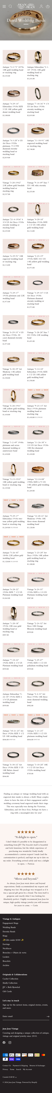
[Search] (10, 7)
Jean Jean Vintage (15, 1082)
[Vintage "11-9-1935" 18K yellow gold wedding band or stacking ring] (14, 469)
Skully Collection (10, 983)
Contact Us (7, 1065)
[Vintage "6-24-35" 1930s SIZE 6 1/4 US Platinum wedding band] (38, 579)
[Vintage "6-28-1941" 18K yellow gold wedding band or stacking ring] (14, 396)
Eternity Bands (9, 932)
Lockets (6, 957)
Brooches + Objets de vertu (14, 953)
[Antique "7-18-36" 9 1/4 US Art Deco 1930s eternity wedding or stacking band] (38, 94)
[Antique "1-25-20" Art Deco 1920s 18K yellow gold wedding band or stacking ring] (38, 542)
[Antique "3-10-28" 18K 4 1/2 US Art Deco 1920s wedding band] (38, 755)
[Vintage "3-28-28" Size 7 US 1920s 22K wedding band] (38, 322)
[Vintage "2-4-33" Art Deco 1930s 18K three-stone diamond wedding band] (38, 684)
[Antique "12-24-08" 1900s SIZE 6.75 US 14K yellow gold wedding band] (38, 469)
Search (18, 1069)
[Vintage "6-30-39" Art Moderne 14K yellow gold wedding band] (14, 359)
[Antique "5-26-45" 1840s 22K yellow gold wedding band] (14, 542)
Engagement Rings (10, 923)
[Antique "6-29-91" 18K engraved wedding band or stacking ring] (14, 246)
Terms (12, 1069)
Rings (5, 936)
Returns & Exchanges (37, 1065)
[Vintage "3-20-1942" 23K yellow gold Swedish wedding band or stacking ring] (14, 173)
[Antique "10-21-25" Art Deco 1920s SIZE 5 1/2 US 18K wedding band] (14, 721)
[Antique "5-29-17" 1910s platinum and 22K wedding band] (14, 283)
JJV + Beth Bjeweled (11, 987)
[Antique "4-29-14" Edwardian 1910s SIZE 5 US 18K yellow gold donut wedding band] (14, 94)
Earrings (6, 944)
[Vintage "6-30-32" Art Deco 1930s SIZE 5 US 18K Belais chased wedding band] (14, 755)
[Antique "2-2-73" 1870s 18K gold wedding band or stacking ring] (14, 57)
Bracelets (6, 961)
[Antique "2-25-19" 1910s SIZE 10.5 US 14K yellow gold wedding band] (38, 246)
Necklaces (7, 948)
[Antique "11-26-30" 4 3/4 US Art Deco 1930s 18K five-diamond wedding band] (38, 432)
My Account (27, 1069)
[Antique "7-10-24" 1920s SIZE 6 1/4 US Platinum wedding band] (14, 650)
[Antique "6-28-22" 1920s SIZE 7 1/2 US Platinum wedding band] (14, 579)
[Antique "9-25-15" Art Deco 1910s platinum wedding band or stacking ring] (38, 396)
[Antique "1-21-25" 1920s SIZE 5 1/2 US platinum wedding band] (38, 721)
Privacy (5, 1069)
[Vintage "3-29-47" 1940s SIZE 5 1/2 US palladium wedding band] (38, 650)
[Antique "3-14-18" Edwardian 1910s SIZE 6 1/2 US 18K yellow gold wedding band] (38, 359)
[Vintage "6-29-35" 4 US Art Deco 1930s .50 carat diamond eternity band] (14, 322)
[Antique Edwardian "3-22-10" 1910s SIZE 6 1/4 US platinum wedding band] (14, 684)
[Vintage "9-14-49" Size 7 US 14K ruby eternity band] (38, 173)
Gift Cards (7, 991)
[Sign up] (48, 1016)
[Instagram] (10, 1042)
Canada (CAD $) (8, 1077)
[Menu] (4, 6)
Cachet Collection (10, 979)
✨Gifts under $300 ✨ (13, 940)
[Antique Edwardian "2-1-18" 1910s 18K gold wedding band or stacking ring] (38, 57)
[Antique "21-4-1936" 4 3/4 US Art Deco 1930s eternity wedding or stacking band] (14, 209)
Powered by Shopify (29, 1082)
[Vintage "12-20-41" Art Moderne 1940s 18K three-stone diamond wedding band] (38, 506)
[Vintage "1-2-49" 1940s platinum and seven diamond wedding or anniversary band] (14, 432)
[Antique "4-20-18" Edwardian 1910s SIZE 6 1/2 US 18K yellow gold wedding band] (38, 209)
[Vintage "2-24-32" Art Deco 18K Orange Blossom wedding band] (38, 613)
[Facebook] (4, 1042)
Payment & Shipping (20, 1065)
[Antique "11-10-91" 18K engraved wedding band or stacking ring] (38, 130)
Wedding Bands (9, 927)
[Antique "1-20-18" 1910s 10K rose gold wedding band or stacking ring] (14, 613)
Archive (6, 965)
